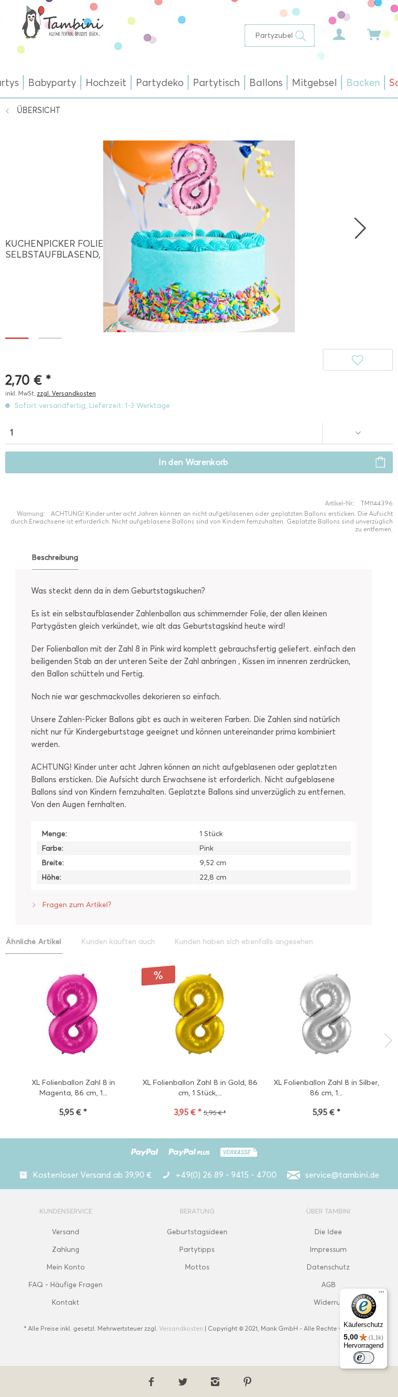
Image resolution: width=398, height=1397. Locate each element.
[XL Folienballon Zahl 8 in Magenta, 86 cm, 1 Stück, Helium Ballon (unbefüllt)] (73, 1015)
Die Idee (328, 1231)
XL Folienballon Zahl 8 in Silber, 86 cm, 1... (326, 1087)
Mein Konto (66, 1267)
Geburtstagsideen (197, 1231)
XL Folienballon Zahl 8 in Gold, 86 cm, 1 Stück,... (200, 1087)
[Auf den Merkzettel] (358, 360)
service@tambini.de (342, 1175)
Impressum (328, 1249)
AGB (328, 1284)
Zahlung (65, 1249)
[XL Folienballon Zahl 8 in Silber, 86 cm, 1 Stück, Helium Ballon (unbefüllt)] (327, 1015)
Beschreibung (55, 557)
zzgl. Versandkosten (66, 393)
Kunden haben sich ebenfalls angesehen (244, 941)
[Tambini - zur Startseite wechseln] (62, 21)
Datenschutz (328, 1267)
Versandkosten (181, 1328)
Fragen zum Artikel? (75, 904)
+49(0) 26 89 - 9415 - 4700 (226, 1175)
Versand (65, 1231)
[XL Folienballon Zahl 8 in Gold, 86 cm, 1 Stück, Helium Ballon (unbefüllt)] (200, 1015)
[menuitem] (279, 35)
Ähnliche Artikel (34, 941)
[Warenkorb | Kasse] (366, 31)
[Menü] (381, 1294)
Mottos (197, 1267)
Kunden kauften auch (118, 941)
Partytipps (197, 1249)
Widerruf (329, 1302)
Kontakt (65, 1302)
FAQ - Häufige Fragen (66, 1284)
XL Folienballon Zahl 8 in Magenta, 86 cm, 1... (73, 1087)
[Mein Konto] (331, 31)
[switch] (363, 1357)
